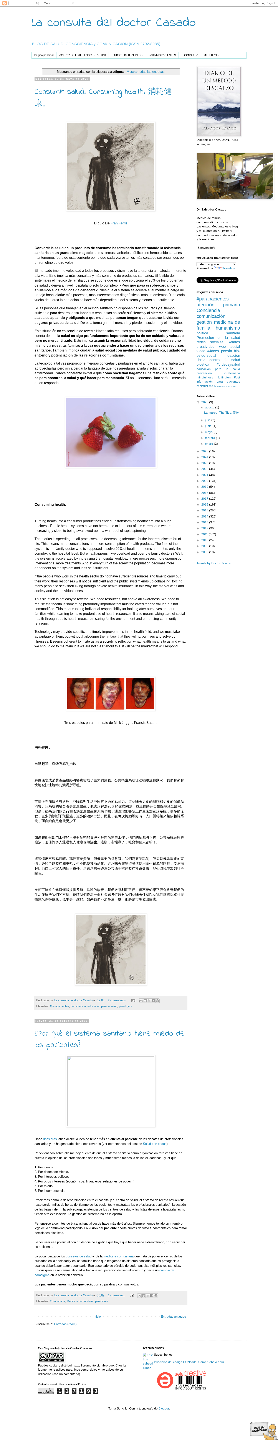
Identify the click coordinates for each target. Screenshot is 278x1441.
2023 (205, 463)
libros (201, 360)
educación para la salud (102, 1006)
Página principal (44, 55)
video (201, 351)
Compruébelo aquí (211, 1362)
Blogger (164, 1408)
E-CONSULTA (190, 55)
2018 (205, 492)
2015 (205, 510)
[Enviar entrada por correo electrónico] (133, 1000)
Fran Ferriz (119, 223)
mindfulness (205, 377)
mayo (209, 432)
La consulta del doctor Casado (113, 22)
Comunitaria (57, 1301)
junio (208, 426)
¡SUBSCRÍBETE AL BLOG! (127, 55)
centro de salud (224, 360)
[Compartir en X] (149, 1000)
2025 (205, 451)
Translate (228, 268)
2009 (205, 546)
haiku (233, 386)
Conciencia (208, 310)
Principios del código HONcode (175, 1362)
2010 (205, 540)
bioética (203, 364)
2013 (205, 522)
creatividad (205, 347)
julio (208, 420)
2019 (205, 486)
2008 (205, 552)
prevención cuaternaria (218, 373)
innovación (231, 355)
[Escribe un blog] (145, 1000)
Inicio (97, 1316)
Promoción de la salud (218, 338)
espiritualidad (205, 386)
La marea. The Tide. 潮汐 (221, 412)
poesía (226, 351)
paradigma (125, 1006)
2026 (205, 402)
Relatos (234, 342)
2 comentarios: (117, 1000)
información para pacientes (218, 381)
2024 (205, 457)
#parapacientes (59, 1006)
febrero (210, 437)
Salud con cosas (155, 1144)
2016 (205, 504)
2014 (205, 516)
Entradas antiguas (173, 1316)
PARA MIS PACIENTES (162, 55)
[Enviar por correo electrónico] (141, 1000)
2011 (205, 534)
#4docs (213, 351)
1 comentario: (117, 1295)
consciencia (78, 1006)
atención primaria (218, 304)
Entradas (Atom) (65, 1324)
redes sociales (210, 342)
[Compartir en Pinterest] (157, 1000)
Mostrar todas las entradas (146, 71)
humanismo (228, 328)
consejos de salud (78, 1256)
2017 (205, 498)
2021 (205, 475)
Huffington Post (228, 377)
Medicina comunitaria (80, 1301)
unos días (50, 1139)
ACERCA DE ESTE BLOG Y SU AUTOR (82, 55)
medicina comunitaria (118, 1256)
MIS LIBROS (211, 55)
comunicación (211, 316)
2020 (205, 481)
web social (229, 347)
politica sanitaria (218, 333)
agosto (210, 407)
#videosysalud (228, 364)
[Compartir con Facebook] (153, 1000)
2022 (205, 469)
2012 (205, 528)
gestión (204, 322)
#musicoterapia (222, 386)
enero (209, 443)
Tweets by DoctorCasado (214, 563)
